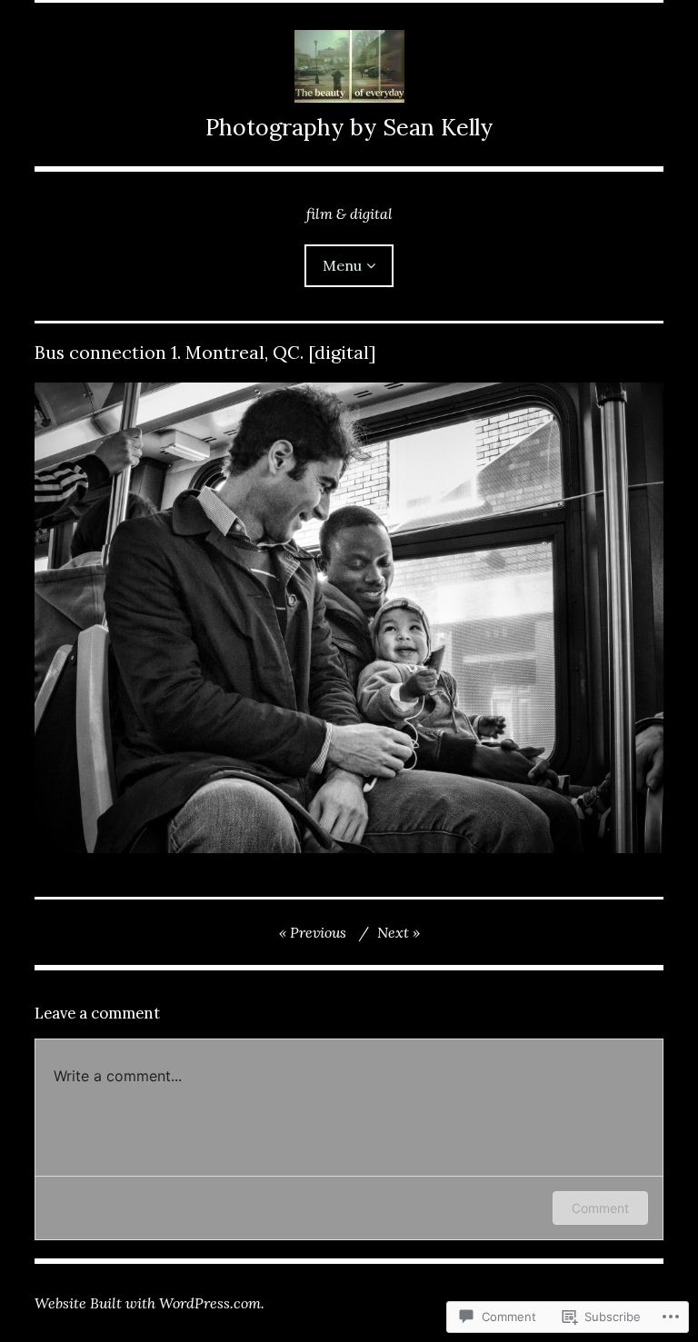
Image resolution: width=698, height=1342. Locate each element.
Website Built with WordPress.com (148, 1303)
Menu (342, 265)
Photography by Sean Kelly (349, 127)
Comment (600, 1208)
